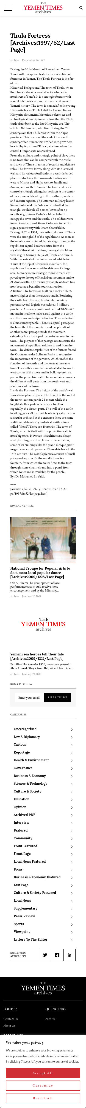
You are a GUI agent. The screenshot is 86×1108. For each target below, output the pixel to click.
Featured (21, 830)
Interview (21, 823)
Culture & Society (27, 791)
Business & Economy (30, 776)
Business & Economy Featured (37, 877)
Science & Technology (30, 784)
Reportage (22, 752)
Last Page (21, 885)
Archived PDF (24, 815)
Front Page (22, 854)
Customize (43, 1085)
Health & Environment (31, 760)
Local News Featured (30, 862)
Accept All (43, 1073)
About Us (9, 1026)
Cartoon (20, 745)
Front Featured (25, 846)
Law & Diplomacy (27, 737)
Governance (23, 768)
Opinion (20, 807)
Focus (18, 869)
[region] (43, 1071)
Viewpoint (22, 932)
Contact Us (10, 1019)
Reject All (43, 1098)
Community (23, 838)
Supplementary (25, 908)
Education (21, 799)
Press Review (24, 916)
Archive (50, 1019)
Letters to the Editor (30, 940)
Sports (19, 924)
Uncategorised (25, 729)
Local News (22, 901)
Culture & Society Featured (35, 893)
